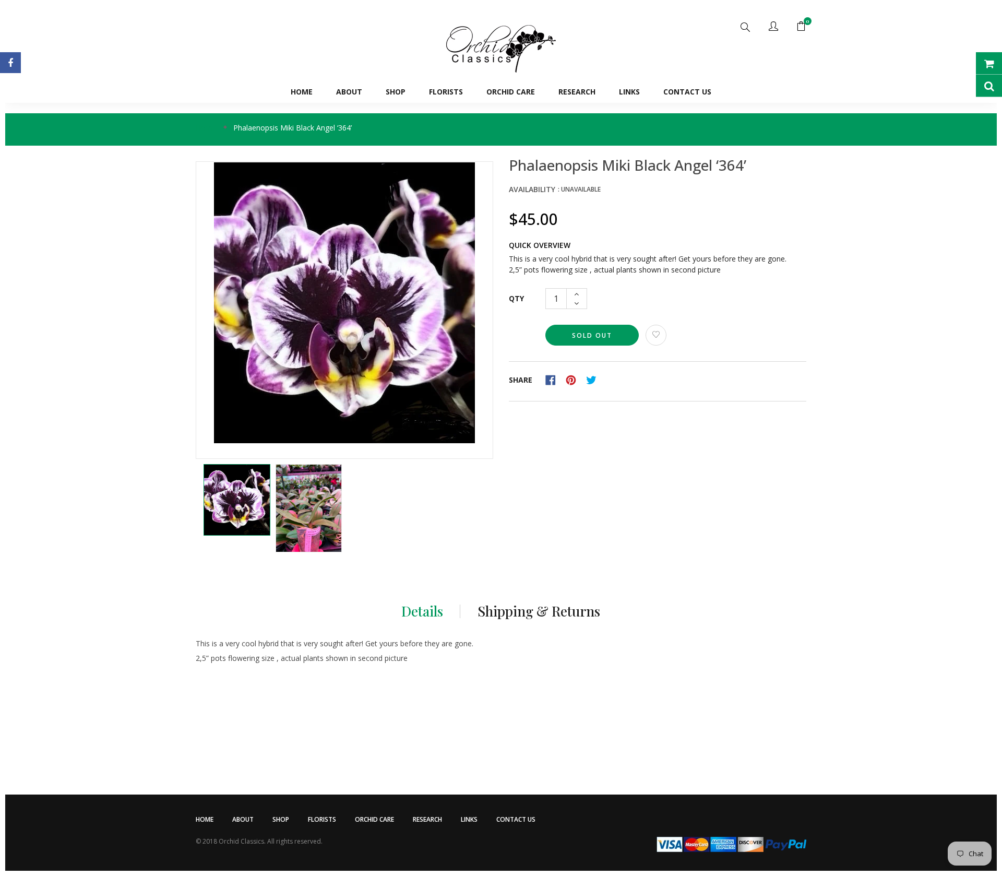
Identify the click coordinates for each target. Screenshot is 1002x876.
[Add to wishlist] (656, 335)
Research (427, 819)
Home (204, 819)
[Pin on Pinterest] (574, 379)
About (243, 819)
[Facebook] (10, 62)
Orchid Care (374, 819)
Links (469, 819)
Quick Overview (539, 245)
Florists (322, 819)
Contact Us (515, 819)
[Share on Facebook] (554, 379)
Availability (532, 189)
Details (422, 611)
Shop (280, 819)
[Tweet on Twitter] (594, 379)
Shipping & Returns (539, 611)
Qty (516, 298)
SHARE (520, 380)
